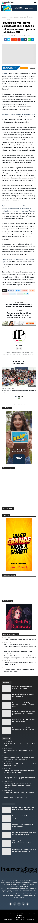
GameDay (18, 915)
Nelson (6, 36)
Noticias (9, 16)
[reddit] (15, 40)
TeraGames (16, 919)
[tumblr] (25, 40)
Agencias (5, 74)
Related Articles (18, 361)
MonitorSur (23, 919)
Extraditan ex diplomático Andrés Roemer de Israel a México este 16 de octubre (19, 314)
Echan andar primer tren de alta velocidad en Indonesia (19, 305)
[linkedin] (22, 40)
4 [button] (19, 396)
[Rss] (27, 904)
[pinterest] (19, 40)
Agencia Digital (8, 919)
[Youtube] (19, 904)
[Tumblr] (23, 904)
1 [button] (15, 396)
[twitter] (8, 40)
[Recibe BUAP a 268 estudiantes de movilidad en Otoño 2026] (19, 377)
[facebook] (5, 40)
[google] (12, 40)
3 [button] (18, 396)
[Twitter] (14, 904)
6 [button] (22, 396)
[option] (19, 380)
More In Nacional (18, 363)
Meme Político (30, 919)
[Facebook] (10, 904)
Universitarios (32, 385)
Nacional (15, 16)
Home (3, 16)
